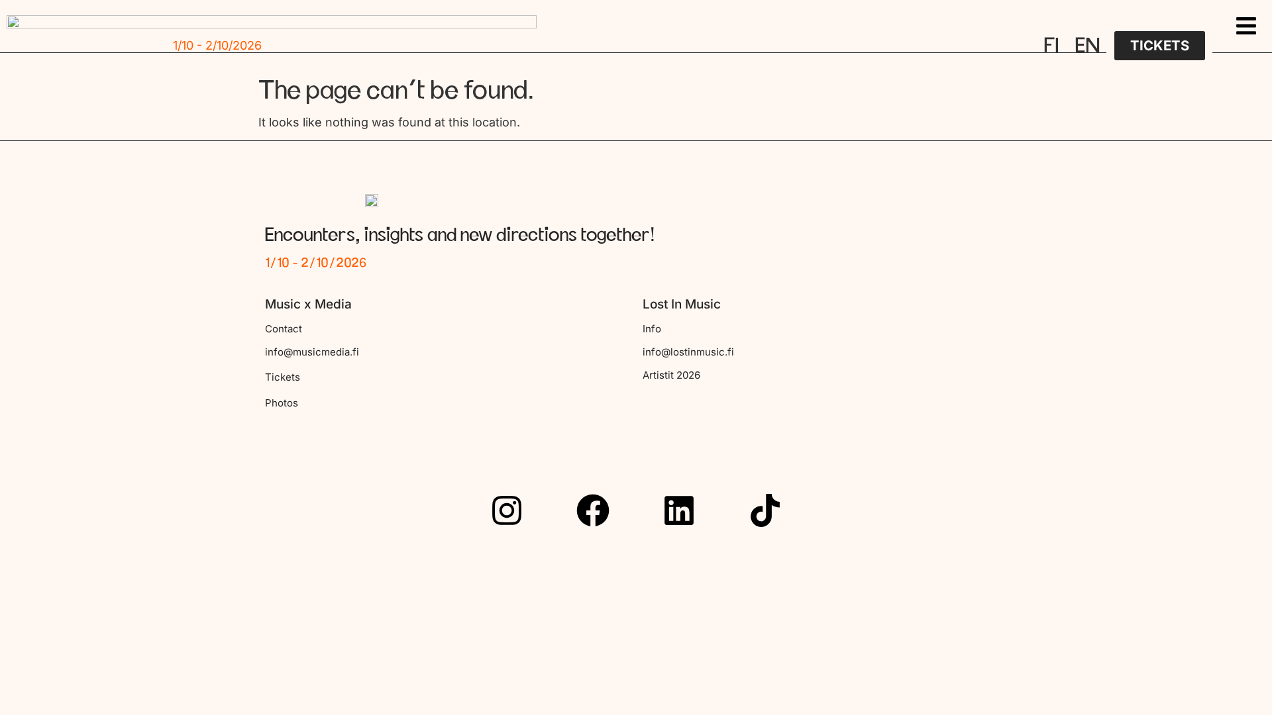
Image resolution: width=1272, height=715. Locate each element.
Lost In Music (682, 304)
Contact (283, 328)
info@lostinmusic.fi (688, 352)
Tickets (282, 377)
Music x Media (308, 304)
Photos (281, 403)
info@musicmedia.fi (312, 352)
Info (652, 328)
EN (1087, 45)
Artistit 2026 (671, 375)
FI (1051, 45)
